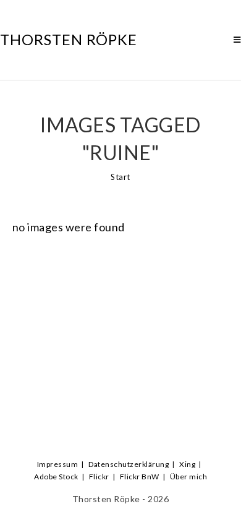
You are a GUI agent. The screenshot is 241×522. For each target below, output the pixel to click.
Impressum (57, 464)
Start (120, 177)
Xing (187, 464)
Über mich (189, 476)
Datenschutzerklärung (128, 464)
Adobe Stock (56, 476)
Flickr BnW (139, 476)
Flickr (99, 476)
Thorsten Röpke (68, 39)
